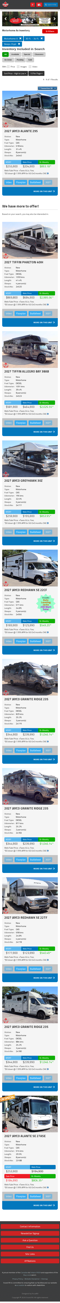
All (5, 54)
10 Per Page (35, 73)
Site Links (30, 1254)
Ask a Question (30, 1240)
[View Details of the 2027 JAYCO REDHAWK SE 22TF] (30, 895)
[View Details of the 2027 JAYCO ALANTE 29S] (30, 109)
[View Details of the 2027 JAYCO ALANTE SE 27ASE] (30, 1114)
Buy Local (27, 1275)
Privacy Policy (17, 1278)
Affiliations (30, 1261)
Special (27, 54)
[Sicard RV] (5, 4)
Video (34, 66)
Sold (30, 60)
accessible (20, 1285)
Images (24, 66)
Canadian (24, 1272)
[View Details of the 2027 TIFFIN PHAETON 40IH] (30, 240)
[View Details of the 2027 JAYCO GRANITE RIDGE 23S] (30, 677)
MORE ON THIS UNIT (43, 191)
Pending (20, 60)
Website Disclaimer (32, 1278)
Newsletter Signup (30, 1233)
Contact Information (30, 1226)
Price (13, 66)
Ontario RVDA (35, 1272)
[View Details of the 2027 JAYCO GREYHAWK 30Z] (30, 458)
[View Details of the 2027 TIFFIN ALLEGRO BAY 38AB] (30, 349)
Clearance (39, 54)
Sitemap (44, 1278)
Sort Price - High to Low (14, 73)
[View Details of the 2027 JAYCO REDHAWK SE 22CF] (30, 568)
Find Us (30, 1247)
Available (15, 54)
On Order (8, 60)
